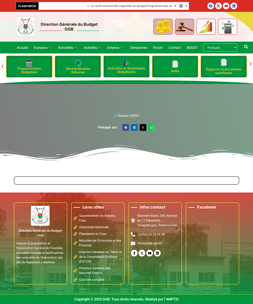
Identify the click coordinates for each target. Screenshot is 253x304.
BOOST (192, 48)
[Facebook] (210, 6)
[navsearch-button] (246, 47)
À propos (41, 48)
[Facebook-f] (134, 253)
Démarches (138, 48)
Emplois (114, 48)
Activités (90, 48)
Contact (175, 48)
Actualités (65, 48)
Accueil (22, 48)
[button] (2, 66)
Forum (158, 48)
